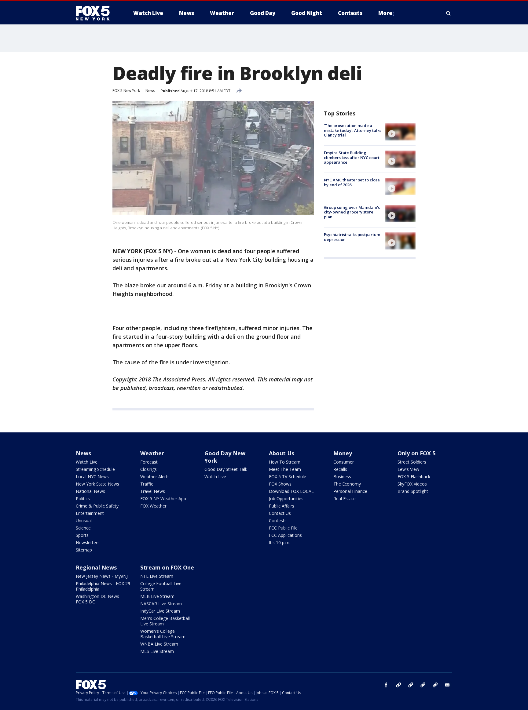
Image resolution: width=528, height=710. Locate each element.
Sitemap (84, 550)
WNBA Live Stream (159, 644)
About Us (281, 453)
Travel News (152, 491)
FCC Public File (283, 528)
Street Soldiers (412, 462)
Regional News (96, 567)
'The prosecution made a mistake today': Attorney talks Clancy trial (352, 130)
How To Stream (284, 462)
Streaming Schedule (95, 469)
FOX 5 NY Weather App (163, 498)
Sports (82, 535)
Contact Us (280, 513)
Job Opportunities (286, 498)
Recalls (340, 469)
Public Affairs (281, 506)
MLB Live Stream (157, 596)
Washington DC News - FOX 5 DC (99, 599)
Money (342, 453)
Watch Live (86, 462)
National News (90, 491)
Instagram (398, 685)
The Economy (347, 484)
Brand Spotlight (413, 491)
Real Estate (344, 498)
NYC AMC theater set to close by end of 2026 (352, 182)
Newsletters (88, 542)
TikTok (411, 685)
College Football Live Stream (161, 586)
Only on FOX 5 (416, 453)
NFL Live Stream (156, 576)
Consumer (343, 462)
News (150, 90)
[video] (400, 131)
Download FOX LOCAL (291, 491)
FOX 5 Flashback (414, 476)
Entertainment (90, 513)
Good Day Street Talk (225, 469)
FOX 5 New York (126, 90)
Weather (152, 453)
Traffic (146, 484)
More (385, 12)
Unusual (84, 520)
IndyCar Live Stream (160, 611)
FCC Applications (285, 535)
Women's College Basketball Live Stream (162, 633)
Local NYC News (92, 476)
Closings (148, 469)
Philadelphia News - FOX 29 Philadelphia (103, 586)
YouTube (423, 685)
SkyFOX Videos (412, 484)
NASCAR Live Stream (161, 603)
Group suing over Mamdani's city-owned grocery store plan (352, 212)
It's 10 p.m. (279, 542)
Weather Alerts (155, 476)
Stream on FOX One (167, 567)
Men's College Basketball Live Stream (165, 621)
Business (342, 476)
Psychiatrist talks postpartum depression (352, 237)
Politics (83, 498)
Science (83, 528)
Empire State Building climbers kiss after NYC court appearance (352, 157)
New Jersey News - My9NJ (102, 576)
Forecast (149, 462)
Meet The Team (285, 469)
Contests (278, 520)
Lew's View (408, 469)
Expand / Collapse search (448, 13)
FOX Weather (153, 506)
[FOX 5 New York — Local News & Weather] (96, 13)
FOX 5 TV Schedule (287, 476)
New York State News (97, 484)
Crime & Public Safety (97, 506)
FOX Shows (280, 484)
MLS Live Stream (157, 651)
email (447, 685)
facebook (386, 685)
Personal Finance (350, 491)
